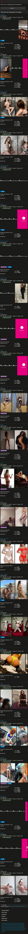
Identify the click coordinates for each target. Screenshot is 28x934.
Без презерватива (10, 924)
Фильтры (12, 8)
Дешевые (19, 928)
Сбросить (7, 932)
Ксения (2, 130)
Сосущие (18, 927)
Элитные (17, 924)
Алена (1, 350)
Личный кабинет (5, 910)
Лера (1, 683)
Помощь (3, 916)
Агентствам (4, 912)
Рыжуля (2, 720)
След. (20, 906)
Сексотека (4, 914)
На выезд (22, 924)
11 (17, 906)
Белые (19, 926)
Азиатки (4, 926)
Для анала (8, 927)
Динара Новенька (4, 538)
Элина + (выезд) (4, 574)
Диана (1, 424)
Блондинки (4, 923)
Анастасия (2, 796)
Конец (23, 906)
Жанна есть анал (4, 241)
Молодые (14, 928)
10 (16, 906)
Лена (1, 313)
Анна (1, 53)
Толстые (9, 926)
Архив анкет (4, 918)
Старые (24, 928)
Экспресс (4, 928)
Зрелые (9, 928)
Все (3, 930)
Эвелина (2, 833)
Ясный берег (3, 278)
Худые (3, 927)
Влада (1, 611)
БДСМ (22, 927)
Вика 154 (2, 757)
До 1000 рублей (16, 930)
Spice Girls (2, 14)
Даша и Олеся (3, 91)
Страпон (10, 923)
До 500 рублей (8, 930)
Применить (20, 932)
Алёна (1, 463)
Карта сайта (4, 920)
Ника (1, 870)
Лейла (1, 648)
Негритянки (14, 926)
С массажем (15, 923)
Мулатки (23, 926)
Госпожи (13, 927)
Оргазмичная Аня (4, 165)
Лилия (1, 204)
